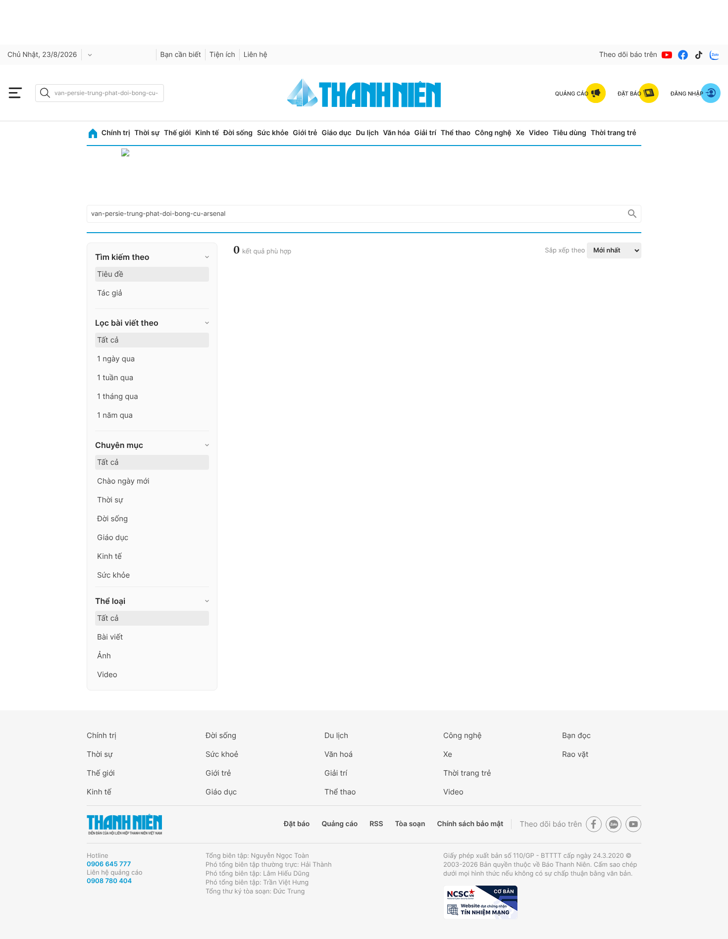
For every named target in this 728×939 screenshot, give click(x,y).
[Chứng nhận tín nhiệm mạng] (480, 902)
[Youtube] (667, 55)
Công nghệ (493, 133)
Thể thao (455, 133)
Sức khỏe (273, 133)
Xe (520, 133)
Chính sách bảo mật (470, 824)
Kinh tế (207, 133)
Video (538, 133)
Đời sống (238, 133)
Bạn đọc (576, 735)
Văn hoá (338, 754)
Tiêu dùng (569, 133)
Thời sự (146, 133)
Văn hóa (396, 133)
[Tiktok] (699, 55)
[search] (99, 93)
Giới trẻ (305, 133)
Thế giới (177, 133)
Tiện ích (222, 54)
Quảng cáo (339, 824)
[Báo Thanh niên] (124, 824)
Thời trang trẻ (613, 133)
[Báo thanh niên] (364, 93)
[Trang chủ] (93, 133)
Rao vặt (575, 754)
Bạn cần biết (180, 54)
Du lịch (367, 133)
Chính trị (116, 133)
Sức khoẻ (222, 754)
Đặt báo (297, 824)
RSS (376, 824)
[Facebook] (683, 55)
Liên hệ (255, 54)
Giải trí (425, 133)
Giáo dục (336, 133)
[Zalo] (715, 55)
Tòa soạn (410, 824)
